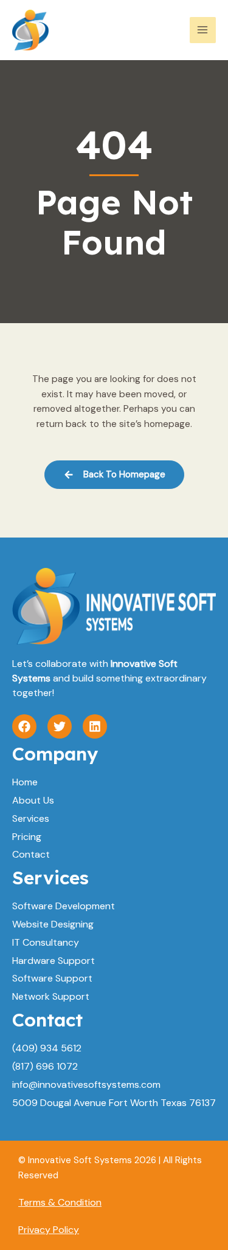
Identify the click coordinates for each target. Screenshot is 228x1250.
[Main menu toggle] (203, 30)
